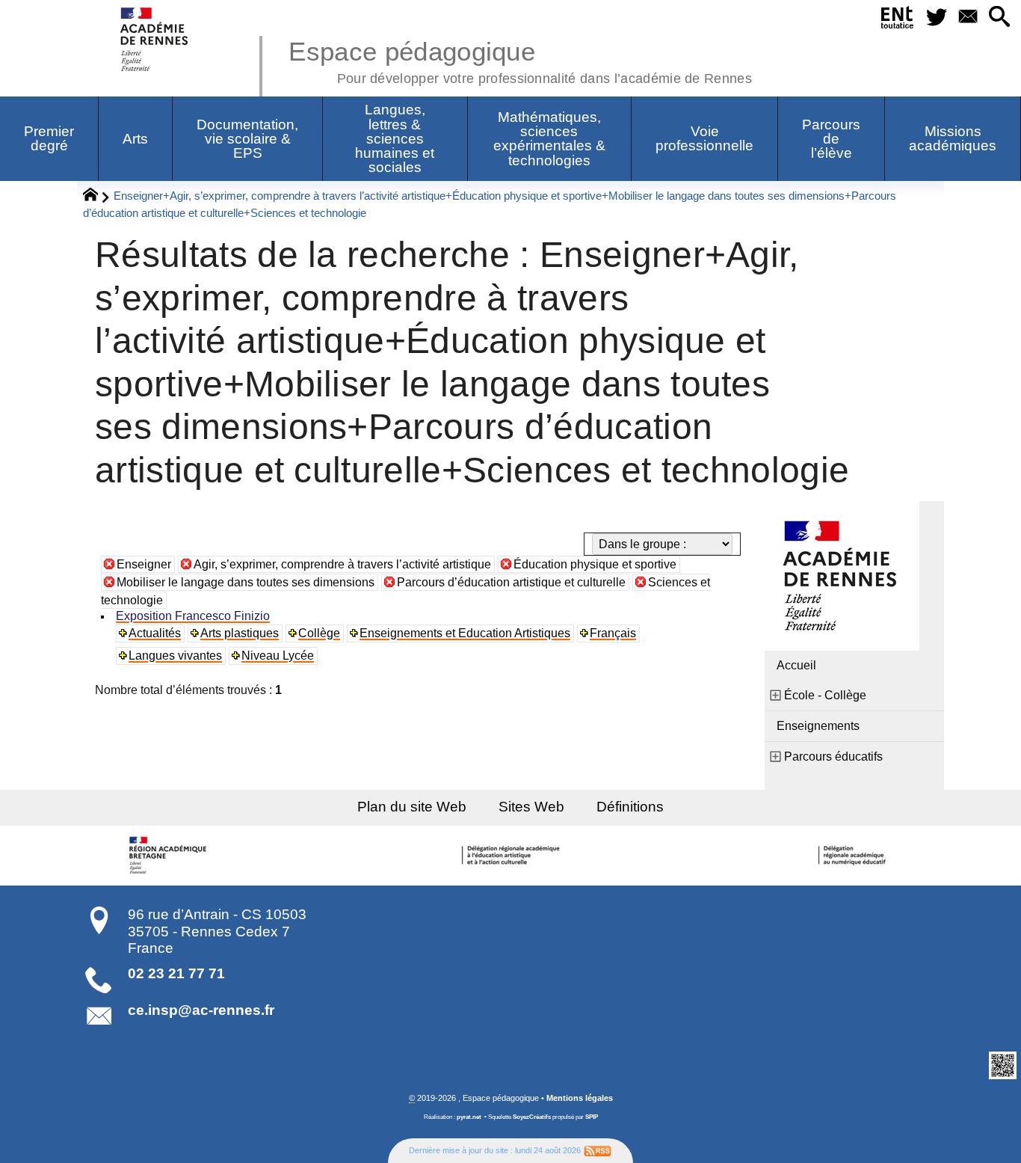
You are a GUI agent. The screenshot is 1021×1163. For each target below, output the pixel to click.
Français (613, 633)
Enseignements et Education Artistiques (465, 633)
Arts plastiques (239, 633)
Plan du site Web (411, 806)
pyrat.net (469, 1117)
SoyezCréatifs (532, 1117)
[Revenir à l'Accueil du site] (97, 196)
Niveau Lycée (277, 655)
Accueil (796, 665)
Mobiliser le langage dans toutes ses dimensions (245, 582)
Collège (319, 633)
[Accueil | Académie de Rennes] (170, 856)
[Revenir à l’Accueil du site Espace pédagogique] (155, 39)
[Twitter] (937, 17)
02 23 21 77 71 (176, 973)
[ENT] (898, 20)
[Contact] (968, 17)
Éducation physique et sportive (594, 564)
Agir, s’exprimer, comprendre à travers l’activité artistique (342, 564)
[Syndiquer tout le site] (597, 1150)
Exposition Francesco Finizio (193, 616)
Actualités (155, 633)
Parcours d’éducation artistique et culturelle (511, 582)
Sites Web (531, 806)
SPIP (591, 1117)
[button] (999, 17)
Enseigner (144, 564)
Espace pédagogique (520, 60)
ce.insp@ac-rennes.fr (201, 1010)
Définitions (630, 806)
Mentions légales (579, 1097)
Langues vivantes (175, 655)
